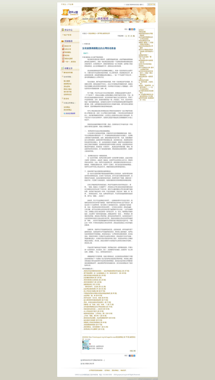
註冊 (71, 4)
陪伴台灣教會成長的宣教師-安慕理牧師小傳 (146, 51)
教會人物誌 (68, 89)
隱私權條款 (115, 370)
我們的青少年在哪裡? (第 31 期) (94, 329)
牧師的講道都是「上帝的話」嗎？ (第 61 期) (98, 313)
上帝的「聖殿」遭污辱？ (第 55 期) (95, 316)
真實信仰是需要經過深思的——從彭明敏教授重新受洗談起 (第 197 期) (106, 271)
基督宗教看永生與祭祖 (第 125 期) (95, 280)
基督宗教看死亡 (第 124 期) (92, 282)
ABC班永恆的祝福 (146, 64)
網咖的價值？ (144, 55)
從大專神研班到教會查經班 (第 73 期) (96, 300)
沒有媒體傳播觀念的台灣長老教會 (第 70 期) (98, 307)
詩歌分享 (67, 49)
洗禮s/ (142, 66)
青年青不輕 (68, 92)
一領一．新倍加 (70, 62)
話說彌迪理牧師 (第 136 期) (92, 277)
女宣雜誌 (67, 107)
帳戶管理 (67, 35)
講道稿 (66, 99)
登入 (64, 4)
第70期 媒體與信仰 (104, 33)
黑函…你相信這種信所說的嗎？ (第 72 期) (97, 302)
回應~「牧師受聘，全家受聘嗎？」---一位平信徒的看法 (147, 87)
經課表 (66, 55)
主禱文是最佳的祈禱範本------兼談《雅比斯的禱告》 (146, 73)
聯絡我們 (123, 370)
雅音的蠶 (143, 32)
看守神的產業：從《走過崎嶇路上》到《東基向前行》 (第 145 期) (105, 273)
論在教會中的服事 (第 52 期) (93, 320)
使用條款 (107, 370)
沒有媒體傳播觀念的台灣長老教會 (146, 38)
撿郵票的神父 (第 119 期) (92, 284)
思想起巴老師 (144, 80)
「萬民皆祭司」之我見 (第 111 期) (95, 286)
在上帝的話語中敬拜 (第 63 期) (94, 311)
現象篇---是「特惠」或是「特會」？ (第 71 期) (99, 304)
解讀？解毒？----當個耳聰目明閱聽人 (146, 43)
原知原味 (67, 86)
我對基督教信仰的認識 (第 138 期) (95, 275)
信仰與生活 (68, 94)
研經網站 (67, 52)
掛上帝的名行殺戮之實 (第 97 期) (94, 291)
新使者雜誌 (68, 110)
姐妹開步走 (68, 84)
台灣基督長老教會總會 (95, 370)
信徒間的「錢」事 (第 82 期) (93, 295)
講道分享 (67, 46)
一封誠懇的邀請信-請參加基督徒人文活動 (146, 95)
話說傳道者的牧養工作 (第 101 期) (95, 289)
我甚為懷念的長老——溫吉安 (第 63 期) (96, 309)
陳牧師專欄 (68, 72)
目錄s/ (142, 30)
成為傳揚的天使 (145, 41)
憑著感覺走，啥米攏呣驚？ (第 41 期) (96, 327)
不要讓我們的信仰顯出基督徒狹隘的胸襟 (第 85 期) (100, 293)
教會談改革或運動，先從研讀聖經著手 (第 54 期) (99, 318)
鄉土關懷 (67, 81)
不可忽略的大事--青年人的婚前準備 (147, 68)
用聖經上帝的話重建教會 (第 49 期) (95, 322)
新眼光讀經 (68, 58)
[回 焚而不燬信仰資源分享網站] (151, 4)
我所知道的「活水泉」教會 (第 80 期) (96, 298)
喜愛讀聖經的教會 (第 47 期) (93, 324)
